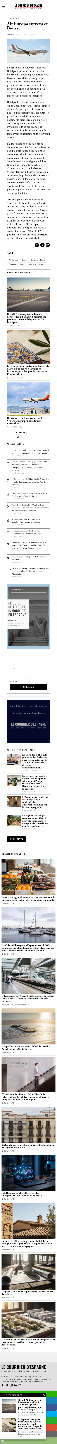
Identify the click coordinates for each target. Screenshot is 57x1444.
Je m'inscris (28, 761)
